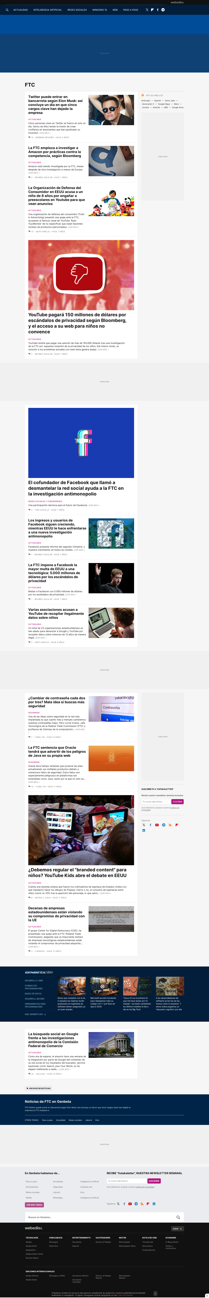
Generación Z (148, 104)
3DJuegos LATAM (57, 1276)
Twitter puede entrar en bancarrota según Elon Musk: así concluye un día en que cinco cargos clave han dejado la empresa (55, 105)
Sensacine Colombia (76, 1281)
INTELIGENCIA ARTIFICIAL (48, 9)
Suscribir (177, 802)
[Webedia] (177, 2)
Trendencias (147, 1242)
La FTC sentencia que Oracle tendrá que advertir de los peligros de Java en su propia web (57, 751)
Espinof (75, 1246)
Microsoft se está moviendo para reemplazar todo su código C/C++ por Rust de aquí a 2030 (103, 1002)
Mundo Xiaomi (32, 1258)
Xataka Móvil (31, 1246)
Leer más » (44, 133)
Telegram (163, 10)
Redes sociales (75, 1120)
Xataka (29, 1242)
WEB (115, 9)
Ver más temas (34, 1205)
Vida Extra (53, 1246)
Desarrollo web (34, 980)
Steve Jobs (170, 100)
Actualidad (34, 119)
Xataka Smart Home (34, 1254)
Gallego (40, 1074)
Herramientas (32, 1187)
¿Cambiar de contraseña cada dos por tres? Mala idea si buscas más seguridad (56, 702)
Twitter (147, 10)
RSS (170, 824)
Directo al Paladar (103, 1242)
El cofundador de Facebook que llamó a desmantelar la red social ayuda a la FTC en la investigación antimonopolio (76, 488)
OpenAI (157, 100)
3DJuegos (53, 1242)
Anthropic (145, 100)
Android (156, 107)
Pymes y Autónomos (171, 1247)
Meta (176, 104)
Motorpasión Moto (127, 1246)
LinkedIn (143, 830)
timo (97, 1120)
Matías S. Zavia (43, 898)
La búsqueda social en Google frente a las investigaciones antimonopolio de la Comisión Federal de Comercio (53, 1040)
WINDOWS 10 (99, 9)
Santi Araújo (43, 231)
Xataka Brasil (31, 1280)
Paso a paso (47, 1120)
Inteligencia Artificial (89, 1197)
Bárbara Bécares (45, 137)
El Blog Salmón (172, 1242)
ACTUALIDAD (20, 9)
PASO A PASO (130, 9)
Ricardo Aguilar (43, 177)
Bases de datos (33, 993)
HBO (166, 107)
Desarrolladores (35, 998)
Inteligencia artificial (89, 1181)
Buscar (178, 1217)
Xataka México (32, 1276)
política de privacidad (145, 1187)
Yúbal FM (40, 737)
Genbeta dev (39, 972)
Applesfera (30, 1250)
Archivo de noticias (40, 1088)
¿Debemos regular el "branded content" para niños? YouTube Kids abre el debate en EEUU (77, 872)
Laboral (88, 1120)
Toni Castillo (42, 510)
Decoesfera (147, 1246)
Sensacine (76, 1242)
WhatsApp (58, 1197)
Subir (175, 1229)
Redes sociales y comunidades (45, 501)
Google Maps (164, 104)
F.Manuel (40, 951)
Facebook (157, 10)
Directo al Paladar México (103, 1277)
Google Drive (178, 107)
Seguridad (34, 713)
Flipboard (152, 10)
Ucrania (145, 107)
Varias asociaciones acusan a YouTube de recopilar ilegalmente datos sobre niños (56, 614)
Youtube (157, 824)
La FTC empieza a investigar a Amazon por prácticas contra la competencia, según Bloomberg (54, 152)
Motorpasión (124, 1242)
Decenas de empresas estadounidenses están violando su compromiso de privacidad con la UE (56, 914)
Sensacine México (80, 1276)
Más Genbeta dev (34, 1014)
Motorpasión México (124, 1277)
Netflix (29, 1197)
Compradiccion (148, 1250)
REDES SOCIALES (77, 9)
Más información (125, 1295)
